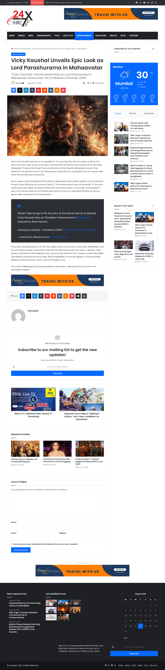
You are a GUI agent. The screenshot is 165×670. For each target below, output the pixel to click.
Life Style (68, 35)
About (127, 665)
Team (134, 665)
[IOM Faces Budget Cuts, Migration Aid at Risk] (123, 244)
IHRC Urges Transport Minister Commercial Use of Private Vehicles (141, 138)
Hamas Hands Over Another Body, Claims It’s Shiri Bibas (140, 126)
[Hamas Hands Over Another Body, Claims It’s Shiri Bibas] (121, 126)
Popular (117, 113)
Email (14, 533)
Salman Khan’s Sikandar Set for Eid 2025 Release (24, 460)
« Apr (125, 638)
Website (62, 533)
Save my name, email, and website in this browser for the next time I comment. (45, 544)
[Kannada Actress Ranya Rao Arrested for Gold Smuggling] (57, 449)
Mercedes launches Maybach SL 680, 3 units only (65, 3)
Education (101, 35)
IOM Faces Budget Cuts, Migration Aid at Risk (123, 254)
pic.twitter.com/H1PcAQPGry (79, 229)
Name (14, 522)
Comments (149, 113)
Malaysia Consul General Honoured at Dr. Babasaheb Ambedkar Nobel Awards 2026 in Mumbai (123, 220)
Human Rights (44, 35)
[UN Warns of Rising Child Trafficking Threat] (63, 617)
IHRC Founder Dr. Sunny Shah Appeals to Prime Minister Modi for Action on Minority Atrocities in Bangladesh (141, 171)
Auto (123, 35)
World (21, 35)
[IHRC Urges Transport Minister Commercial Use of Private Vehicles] (121, 139)
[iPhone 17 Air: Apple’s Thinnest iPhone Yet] (51, 617)
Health (113, 35)
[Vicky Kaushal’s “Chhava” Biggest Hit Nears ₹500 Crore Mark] (90, 449)
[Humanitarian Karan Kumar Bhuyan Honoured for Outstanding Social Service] (51, 603)
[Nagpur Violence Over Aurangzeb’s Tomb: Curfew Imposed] (63, 610)
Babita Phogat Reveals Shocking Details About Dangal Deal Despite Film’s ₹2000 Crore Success (141, 153)
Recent (132, 113)
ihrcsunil (19, 83)
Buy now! (153, 665)
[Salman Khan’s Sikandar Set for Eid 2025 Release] (25, 449)
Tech (56, 35)
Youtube (133, 35)
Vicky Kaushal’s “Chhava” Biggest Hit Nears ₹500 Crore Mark (89, 461)
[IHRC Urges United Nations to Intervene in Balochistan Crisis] (121, 187)
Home (11, 35)
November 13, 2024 (59, 237)
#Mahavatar (84, 217)
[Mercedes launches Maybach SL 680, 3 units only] (144, 245)
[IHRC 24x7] (20, 19)
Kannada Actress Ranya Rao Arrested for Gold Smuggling (57, 460)
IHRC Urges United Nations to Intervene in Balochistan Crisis (141, 186)
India (30, 35)
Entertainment (84, 35)
